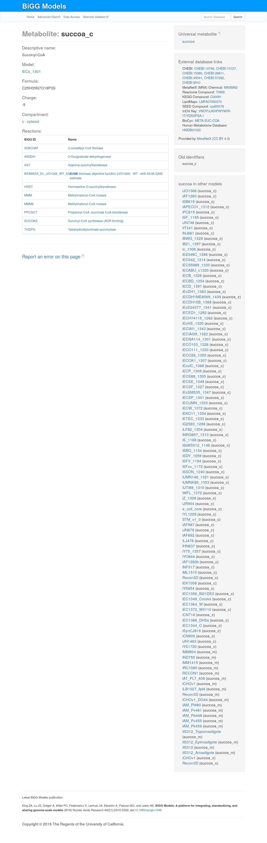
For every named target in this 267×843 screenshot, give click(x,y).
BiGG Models (44, 6)
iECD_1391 (192, 286)
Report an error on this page (52, 256)
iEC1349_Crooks (197, 598)
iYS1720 (190, 646)
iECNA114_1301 (197, 339)
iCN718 (189, 614)
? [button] (83, 255)
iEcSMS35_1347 (197, 392)
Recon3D (190, 577)
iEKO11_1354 (194, 413)
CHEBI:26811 (214, 72)
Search (238, 17)
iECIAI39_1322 (195, 333)
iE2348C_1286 (195, 254)
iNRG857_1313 (196, 434)
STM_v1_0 (192, 519)
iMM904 (189, 651)
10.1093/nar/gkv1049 (148, 810)
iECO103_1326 (196, 344)
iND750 (189, 657)
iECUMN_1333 (195, 402)
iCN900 (189, 635)
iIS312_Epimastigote (200, 741)
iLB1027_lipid (194, 688)
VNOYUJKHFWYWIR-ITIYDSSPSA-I (206, 113)
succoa (188, 41)
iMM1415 (190, 662)
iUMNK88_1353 (196, 482)
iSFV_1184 (192, 460)
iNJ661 (188, 233)
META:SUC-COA (207, 120)
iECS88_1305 (194, 376)
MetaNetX (204, 138)
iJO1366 (190, 190)
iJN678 (188, 529)
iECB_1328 (192, 275)
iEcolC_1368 (193, 365)
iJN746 (188, 222)
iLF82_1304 (193, 429)
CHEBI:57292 (214, 77)
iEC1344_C (192, 625)
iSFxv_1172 (193, 466)
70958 (220, 91)
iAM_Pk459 (192, 725)
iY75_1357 (192, 551)
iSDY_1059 (192, 455)
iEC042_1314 (194, 259)
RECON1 (190, 672)
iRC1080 (190, 667)
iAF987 (188, 524)
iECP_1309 (192, 370)
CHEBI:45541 (192, 77)
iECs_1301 (31, 71)
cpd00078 (217, 106)
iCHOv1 (189, 683)
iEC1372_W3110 (197, 609)
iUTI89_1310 (193, 487)
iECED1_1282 (195, 312)
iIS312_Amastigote (198, 752)
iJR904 (188, 503)
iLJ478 (188, 540)
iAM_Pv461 (192, 710)
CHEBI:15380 (192, 72)
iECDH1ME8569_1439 (202, 296)
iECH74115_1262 (198, 317)
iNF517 (189, 566)
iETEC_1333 (193, 418)
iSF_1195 (191, 217)
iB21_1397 (192, 243)
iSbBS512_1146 (196, 445)
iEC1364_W (193, 604)
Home (30, 17)
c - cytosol (30, 121)
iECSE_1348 (193, 381)
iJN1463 (189, 641)
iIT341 (188, 227)
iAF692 (188, 535)
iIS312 (188, 747)
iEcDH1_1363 (194, 291)
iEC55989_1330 (196, 264)
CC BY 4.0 (221, 138)
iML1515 (190, 572)
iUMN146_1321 (196, 476)
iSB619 (189, 201)
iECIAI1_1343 (194, 328)
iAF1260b (191, 561)
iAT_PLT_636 (194, 678)
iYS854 (188, 588)
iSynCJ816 (192, 630)
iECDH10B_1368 (197, 301)
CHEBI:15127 (226, 68)
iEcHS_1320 (193, 323)
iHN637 (189, 545)
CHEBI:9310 (191, 82)
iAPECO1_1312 (196, 206)
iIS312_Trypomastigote (201, 731)
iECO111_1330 (196, 349)
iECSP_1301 (193, 397)
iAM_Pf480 (192, 704)
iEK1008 (190, 582)
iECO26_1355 (194, 355)
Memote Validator (94, 17)
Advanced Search (49, 17)
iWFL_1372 (192, 492)
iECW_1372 (193, 407)
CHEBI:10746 (204, 68)
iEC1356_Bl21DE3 (198, 593)
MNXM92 (230, 87)
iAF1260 (190, 195)
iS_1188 (189, 439)
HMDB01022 (191, 129)
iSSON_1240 (194, 471)
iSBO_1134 (192, 450)
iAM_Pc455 (192, 720)
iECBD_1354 (193, 280)
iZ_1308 (189, 497)
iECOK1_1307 (195, 360)
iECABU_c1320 (196, 270)
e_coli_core (192, 508)
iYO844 (189, 556)
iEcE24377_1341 (197, 307)
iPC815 (189, 211)
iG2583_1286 (194, 423)
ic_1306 (189, 249)
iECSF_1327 (193, 386)
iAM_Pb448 (192, 715)
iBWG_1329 (193, 238)
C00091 (215, 96)
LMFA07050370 (210, 101)
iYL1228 (189, 514)
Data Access (72, 17)
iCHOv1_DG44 (195, 699)
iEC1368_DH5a (196, 620)
